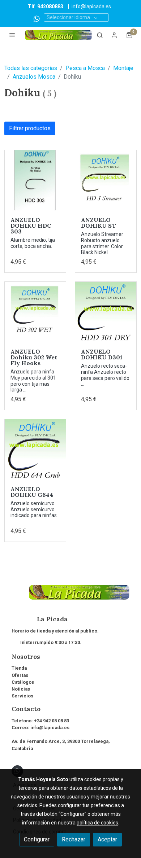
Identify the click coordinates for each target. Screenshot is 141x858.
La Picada (40, 619)
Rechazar (73, 839)
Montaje (123, 68)
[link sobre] (70, 596)
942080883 (50, 6)
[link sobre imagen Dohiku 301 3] (105, 312)
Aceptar (107, 839)
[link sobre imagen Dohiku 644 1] (35, 449)
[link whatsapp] (37, 18)
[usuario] (114, 35)
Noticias (21, 689)
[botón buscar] (99, 35)
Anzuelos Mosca (34, 76)
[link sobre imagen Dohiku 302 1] (35, 312)
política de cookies (97, 823)
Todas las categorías (30, 68)
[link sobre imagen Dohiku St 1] (105, 180)
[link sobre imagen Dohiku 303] (35, 180)
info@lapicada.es (91, 6)
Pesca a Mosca (85, 68)
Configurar (37, 839)
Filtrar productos (30, 128)
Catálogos (23, 682)
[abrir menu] (12, 35)
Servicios (22, 696)
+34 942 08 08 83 (51, 720)
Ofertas (20, 675)
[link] (58, 35)
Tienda (19, 668)
